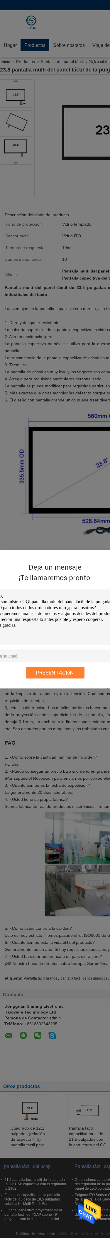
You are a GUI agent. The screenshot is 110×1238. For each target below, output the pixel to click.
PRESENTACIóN (55, 672)
